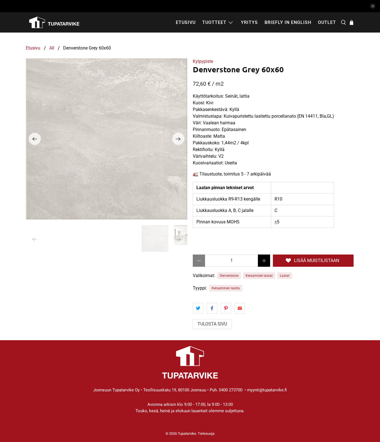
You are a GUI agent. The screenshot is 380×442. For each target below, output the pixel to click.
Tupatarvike (187, 433)
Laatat (285, 276)
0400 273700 (230, 389)
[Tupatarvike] (54, 22)
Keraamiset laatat (259, 276)
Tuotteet (214, 22)
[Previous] (35, 139)
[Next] (178, 139)
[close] (373, 6)
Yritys (249, 22)
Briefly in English (288, 22)
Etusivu (186, 22)
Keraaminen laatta (226, 288)
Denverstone (229, 276)
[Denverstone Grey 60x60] (106, 138)
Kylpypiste (203, 61)
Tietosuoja (206, 433)
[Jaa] (198, 308)
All (51, 48)
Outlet (327, 22)
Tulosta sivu (212, 324)
